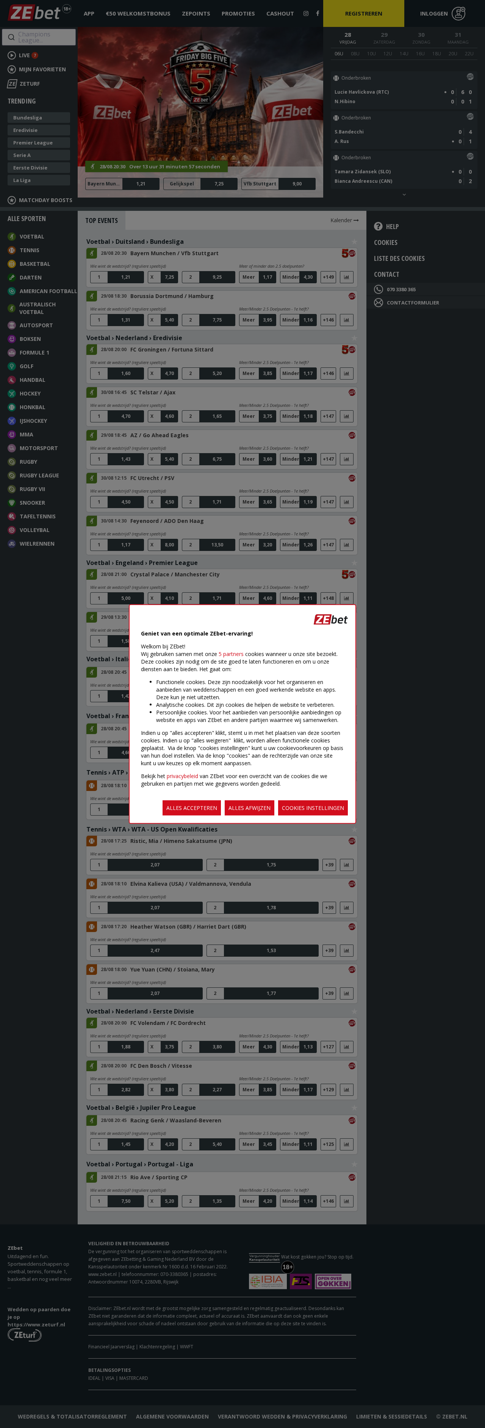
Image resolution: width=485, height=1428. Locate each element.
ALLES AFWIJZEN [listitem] (249, 807)
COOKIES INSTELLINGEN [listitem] (313, 807)
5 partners (231, 654)
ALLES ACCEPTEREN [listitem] (191, 807)
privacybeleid (182, 776)
